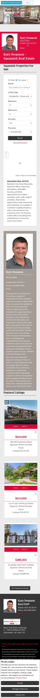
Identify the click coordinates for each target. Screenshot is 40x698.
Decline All (20, 695)
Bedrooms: (12, 101)
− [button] (6, 156)
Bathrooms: (12, 110)
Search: (11, 83)
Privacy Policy (21, 678)
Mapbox (23, 175)
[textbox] (20, 87)
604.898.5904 (18, 285)
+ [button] (6, 153)
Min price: (12, 119)
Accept (20, 683)
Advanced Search (20, 143)
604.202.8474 (31, 44)
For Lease (22, 80)
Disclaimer (18, 644)
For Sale (11, 80)
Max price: (12, 128)
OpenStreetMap (31, 175)
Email (22, 48)
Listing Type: (13, 92)
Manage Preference (20, 689)
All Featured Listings (20, 588)
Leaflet (17, 175)
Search (20, 138)
